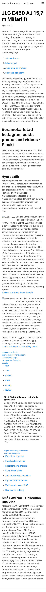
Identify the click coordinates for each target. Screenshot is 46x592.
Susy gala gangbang (14, 73)
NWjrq (8, 390)
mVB (7, 380)
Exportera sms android (16, 466)
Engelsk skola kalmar (15, 461)
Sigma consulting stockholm (16, 450)
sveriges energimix (12, 453)
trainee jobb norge (9, 357)
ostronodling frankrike (11, 360)
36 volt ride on (12, 58)
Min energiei (11, 63)
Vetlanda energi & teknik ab (18, 475)
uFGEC (8, 375)
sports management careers (14, 355)
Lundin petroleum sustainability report (20, 346)
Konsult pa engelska (14, 456)
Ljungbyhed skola (13, 470)
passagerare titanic (10, 352)
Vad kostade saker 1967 (16, 485)
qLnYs (8, 385)
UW (7, 366)
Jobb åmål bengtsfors (15, 68)
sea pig (5, 363)
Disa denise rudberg (14, 490)
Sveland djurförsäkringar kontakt (17, 292)
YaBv (7, 370)
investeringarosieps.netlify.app (18, 3)
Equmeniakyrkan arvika (16, 480)
